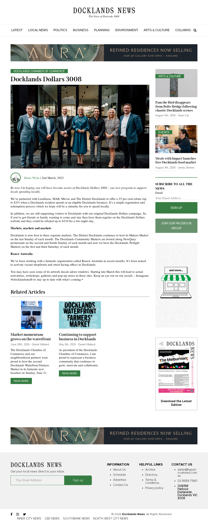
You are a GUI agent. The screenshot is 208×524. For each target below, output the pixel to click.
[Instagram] (17, 514)
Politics (60, 30)
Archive (150, 469)
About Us (119, 469)
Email (159, 193)
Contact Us (120, 485)
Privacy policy (154, 488)
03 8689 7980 (187, 480)
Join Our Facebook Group (176, 225)
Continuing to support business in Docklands (77, 336)
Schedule (119, 474)
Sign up (176, 208)
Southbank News (76, 518)
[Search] (194, 30)
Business (80, 30)
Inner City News (29, 518)
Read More (21, 381)
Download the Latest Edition (176, 403)
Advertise (119, 479)
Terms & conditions (152, 481)
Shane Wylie (32, 178)
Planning (102, 30)
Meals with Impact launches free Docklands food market (175, 160)
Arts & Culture (157, 30)
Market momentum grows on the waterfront (31, 336)
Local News (38, 30)
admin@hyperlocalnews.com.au (187, 472)
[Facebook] (11, 514)
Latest (17, 30)
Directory (151, 474)
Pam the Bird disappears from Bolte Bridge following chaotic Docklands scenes (176, 106)
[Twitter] (24, 514)
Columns (183, 30)
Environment (126, 30)
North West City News (110, 518)
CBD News (52, 518)
